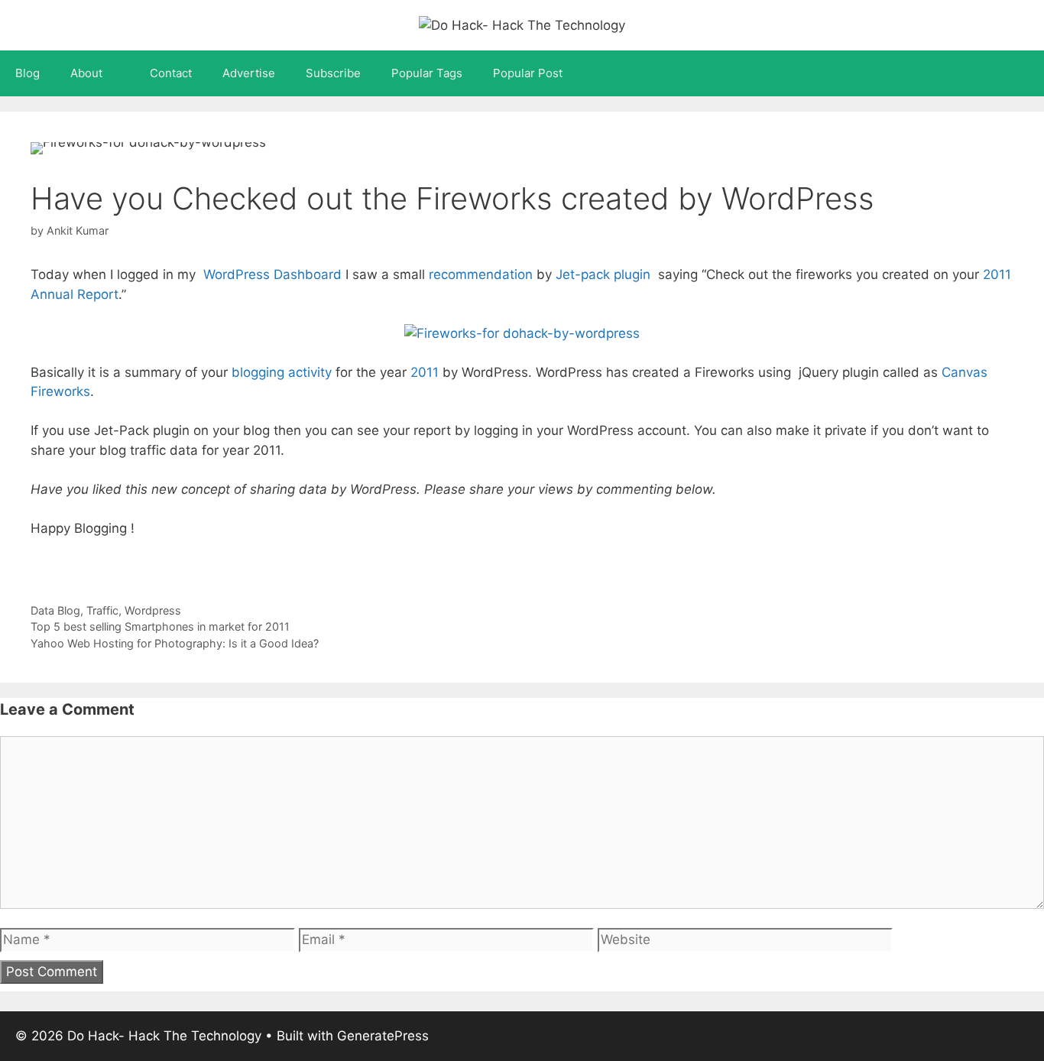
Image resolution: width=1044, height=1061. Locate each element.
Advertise (248, 73)
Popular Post (528, 73)
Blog (27, 73)
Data (42, 610)
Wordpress (153, 610)
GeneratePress (383, 1035)
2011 (426, 372)
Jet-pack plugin (603, 274)
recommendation (481, 274)
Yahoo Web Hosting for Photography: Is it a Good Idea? (175, 643)
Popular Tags (426, 73)
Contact (171, 73)
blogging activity (282, 372)
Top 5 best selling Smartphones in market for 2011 (160, 626)
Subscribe (333, 73)
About (86, 73)
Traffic (102, 610)
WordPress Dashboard (272, 274)
